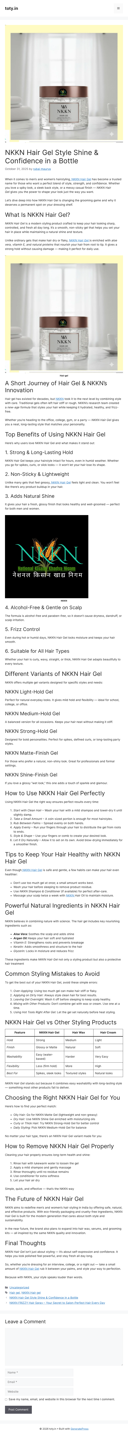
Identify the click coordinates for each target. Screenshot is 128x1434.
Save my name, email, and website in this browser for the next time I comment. (62, 1399)
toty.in (11, 8)
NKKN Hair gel (31, 1292)
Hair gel (15, 1292)
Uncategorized (19, 1287)
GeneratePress (79, 1428)
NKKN (60, 399)
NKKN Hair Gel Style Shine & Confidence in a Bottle (44, 1297)
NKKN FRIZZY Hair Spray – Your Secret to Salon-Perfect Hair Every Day (57, 1302)
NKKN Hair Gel (81, 179)
